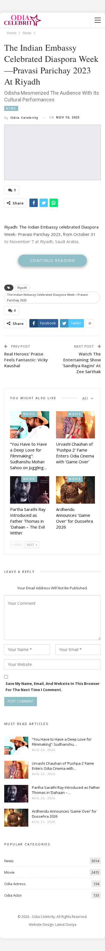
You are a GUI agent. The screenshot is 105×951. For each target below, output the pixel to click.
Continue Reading (52, 260)
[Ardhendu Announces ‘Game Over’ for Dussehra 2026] (75, 490)
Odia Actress (15, 883)
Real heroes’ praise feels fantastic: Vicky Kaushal (26, 359)
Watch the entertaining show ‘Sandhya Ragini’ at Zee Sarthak (81, 362)
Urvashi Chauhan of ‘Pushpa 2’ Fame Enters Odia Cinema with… (63, 766)
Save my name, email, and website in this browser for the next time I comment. (53, 686)
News (11, 108)
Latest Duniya (65, 924)
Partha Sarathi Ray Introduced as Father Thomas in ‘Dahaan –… (66, 790)
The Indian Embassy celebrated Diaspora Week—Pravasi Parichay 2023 (47, 297)
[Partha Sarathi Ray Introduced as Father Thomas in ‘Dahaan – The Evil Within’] (29, 490)
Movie (29, 414)
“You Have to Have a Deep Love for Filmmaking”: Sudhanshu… (62, 742)
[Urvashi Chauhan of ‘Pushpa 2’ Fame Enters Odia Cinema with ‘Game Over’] (75, 425)
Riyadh (22, 288)
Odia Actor (13, 895)
